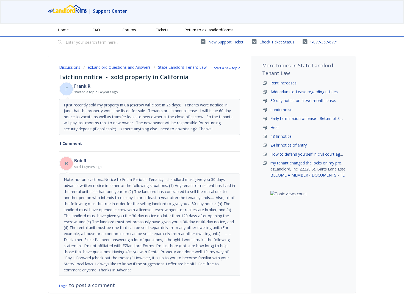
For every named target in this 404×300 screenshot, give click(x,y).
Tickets (162, 29)
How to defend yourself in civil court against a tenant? (319, 154)
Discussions (69, 67)
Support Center (110, 11)
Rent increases (283, 83)
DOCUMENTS (324, 175)
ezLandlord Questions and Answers (119, 67)
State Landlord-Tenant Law (182, 67)
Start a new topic (227, 68)
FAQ (96, 29)
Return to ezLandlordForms (209, 29)
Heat (274, 127)
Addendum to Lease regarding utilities (304, 91)
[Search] (60, 42)
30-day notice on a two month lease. (303, 100)
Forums (129, 29)
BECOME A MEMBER (289, 175)
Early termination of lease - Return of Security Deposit (318, 118)
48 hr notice (281, 136)
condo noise (281, 109)
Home (63, 29)
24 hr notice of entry (288, 145)
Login (63, 286)
